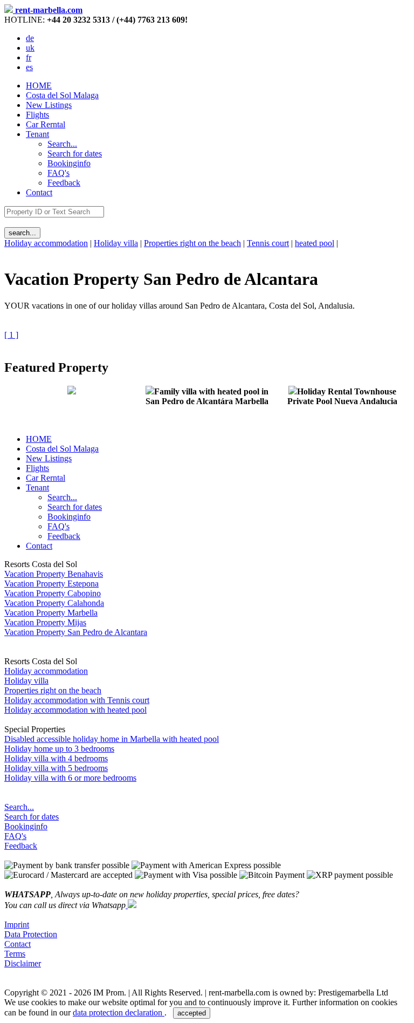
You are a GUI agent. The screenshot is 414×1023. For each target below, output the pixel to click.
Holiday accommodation (46, 243)
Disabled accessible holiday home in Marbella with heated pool (111, 739)
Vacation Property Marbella (51, 612)
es (29, 67)
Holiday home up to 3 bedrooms (59, 748)
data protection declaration (118, 1012)
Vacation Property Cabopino (52, 593)
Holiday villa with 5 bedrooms (56, 768)
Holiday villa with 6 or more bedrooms (70, 777)
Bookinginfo (25, 826)
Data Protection (30, 934)
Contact (39, 192)
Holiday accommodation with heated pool (75, 709)
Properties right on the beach (192, 243)
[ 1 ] (11, 334)
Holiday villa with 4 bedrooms (56, 758)
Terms (14, 953)
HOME (39, 85)
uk (30, 47)
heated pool (314, 243)
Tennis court (268, 243)
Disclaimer (22, 963)
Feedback (20, 845)
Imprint (16, 924)
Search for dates (31, 816)
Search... (19, 806)
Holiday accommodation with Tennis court (76, 700)
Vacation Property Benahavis (53, 573)
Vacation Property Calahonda (54, 603)
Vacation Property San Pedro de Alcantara (75, 632)
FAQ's (15, 836)
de (30, 38)
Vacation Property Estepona (51, 583)
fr (28, 57)
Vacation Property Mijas (45, 622)
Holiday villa (116, 243)
